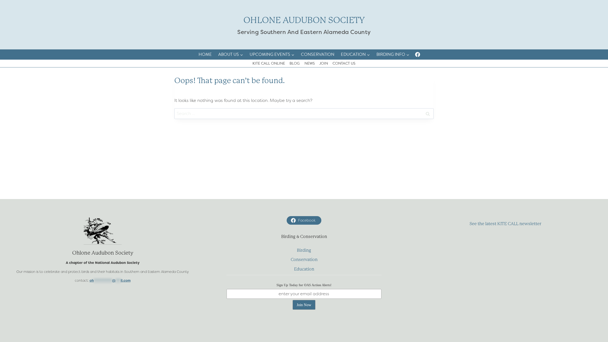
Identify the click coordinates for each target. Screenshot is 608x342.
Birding (304, 250)
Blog (295, 63)
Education (304, 269)
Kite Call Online (268, 63)
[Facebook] (418, 54)
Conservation (317, 54)
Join (323, 63)
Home (205, 54)
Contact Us (344, 63)
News (309, 63)
